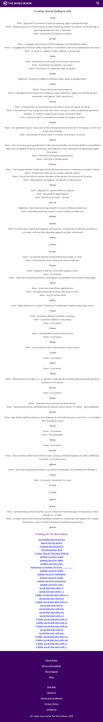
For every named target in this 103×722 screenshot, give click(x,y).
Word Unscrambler (51, 666)
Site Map (51, 687)
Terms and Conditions (51, 698)
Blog (51, 677)
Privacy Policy (51, 703)
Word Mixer (51, 660)
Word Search (51, 671)
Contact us (51, 709)
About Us (51, 692)
